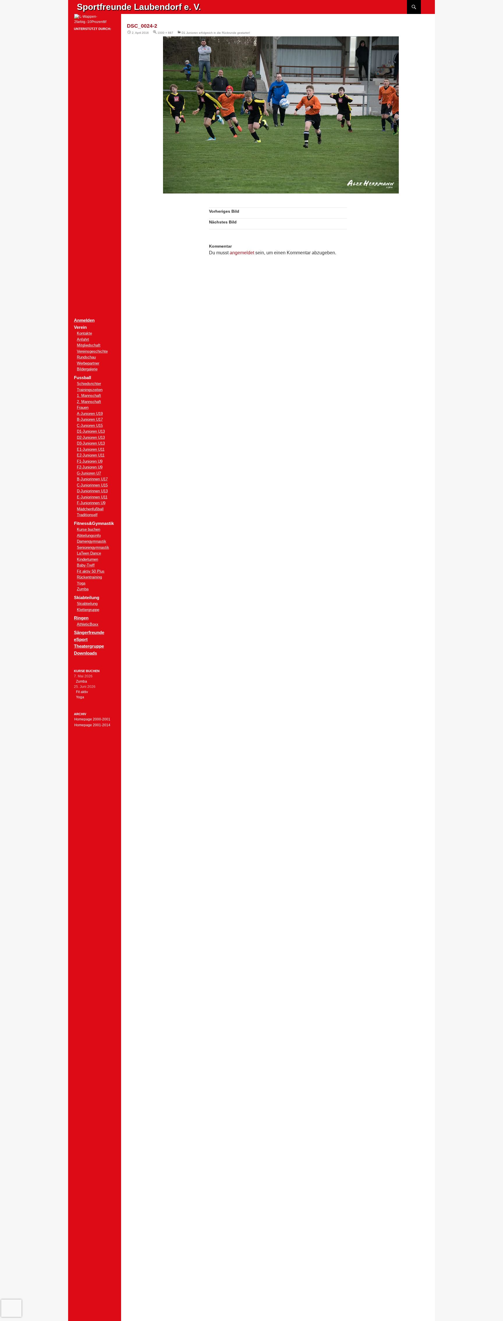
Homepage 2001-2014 (92, 725)
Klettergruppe (88, 610)
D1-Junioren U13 (91, 431)
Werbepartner (88, 363)
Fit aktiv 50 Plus (91, 571)
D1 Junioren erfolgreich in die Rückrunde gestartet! (216, 32)
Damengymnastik (91, 541)
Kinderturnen (87, 559)
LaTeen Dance (89, 553)
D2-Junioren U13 (91, 437)
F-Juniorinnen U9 (91, 503)
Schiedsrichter (89, 383)
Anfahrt (83, 339)
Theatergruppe (89, 646)
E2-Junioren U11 (91, 455)
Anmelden (84, 320)
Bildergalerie (87, 369)
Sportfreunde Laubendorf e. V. (139, 7)
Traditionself (87, 515)
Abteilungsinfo (89, 535)
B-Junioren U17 (90, 419)
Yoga (81, 583)
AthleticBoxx (87, 624)
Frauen (82, 407)
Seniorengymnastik (93, 547)
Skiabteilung (87, 603)
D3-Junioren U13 (91, 443)
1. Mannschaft (89, 395)
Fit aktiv (82, 692)
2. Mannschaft (89, 402)
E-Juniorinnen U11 (92, 497)
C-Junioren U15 (90, 425)
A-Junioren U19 (90, 413)
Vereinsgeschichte (92, 351)
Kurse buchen (88, 529)
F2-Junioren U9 (89, 467)
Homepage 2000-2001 (92, 719)
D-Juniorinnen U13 (92, 491)
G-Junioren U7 (89, 473)
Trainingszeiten (89, 390)
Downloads (85, 653)
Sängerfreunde (89, 632)
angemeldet (242, 252)
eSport (81, 639)
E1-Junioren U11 (91, 449)
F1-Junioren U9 (89, 461)
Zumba (82, 589)
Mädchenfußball (90, 509)
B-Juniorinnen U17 (92, 479)
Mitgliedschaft (88, 345)
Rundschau (86, 357)
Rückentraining (89, 577)
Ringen (81, 617)
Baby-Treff (86, 565)
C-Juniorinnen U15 (92, 485)
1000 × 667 (165, 32)
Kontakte (84, 333)
